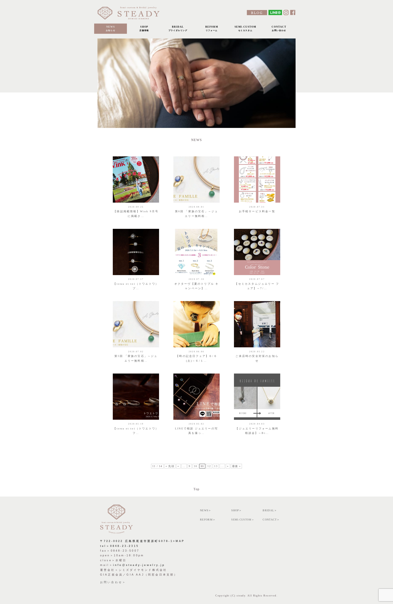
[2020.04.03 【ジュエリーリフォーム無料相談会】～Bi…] (257, 373)
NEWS (110, 28)
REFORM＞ (208, 519)
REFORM (211, 28)
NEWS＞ (205, 510)
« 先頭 (170, 466)
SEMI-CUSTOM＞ (242, 519)
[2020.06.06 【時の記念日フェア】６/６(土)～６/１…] (197, 301)
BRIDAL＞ (270, 510)
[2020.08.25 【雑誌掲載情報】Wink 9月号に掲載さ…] (136, 156)
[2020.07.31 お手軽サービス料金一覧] (257, 156)
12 (209, 466)
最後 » (236, 466)
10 (195, 466)
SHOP (144, 28)
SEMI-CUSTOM (245, 28)
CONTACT (279, 28)
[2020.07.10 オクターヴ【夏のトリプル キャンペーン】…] (197, 228)
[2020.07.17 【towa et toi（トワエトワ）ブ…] (136, 228)
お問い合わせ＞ (113, 582)
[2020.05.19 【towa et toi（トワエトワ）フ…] (136, 373)
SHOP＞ (236, 510)
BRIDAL (177, 28)
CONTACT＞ (271, 519)
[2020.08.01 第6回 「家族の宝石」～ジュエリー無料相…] (197, 156)
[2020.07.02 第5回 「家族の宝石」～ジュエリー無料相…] (136, 301)
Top (196, 489)
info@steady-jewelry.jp (139, 565)
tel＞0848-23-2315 (119, 546)
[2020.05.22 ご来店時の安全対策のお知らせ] (257, 301)
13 (216, 466)
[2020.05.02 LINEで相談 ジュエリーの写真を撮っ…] (197, 373)
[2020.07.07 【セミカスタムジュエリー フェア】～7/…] (257, 228)
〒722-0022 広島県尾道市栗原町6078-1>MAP (142, 541)
